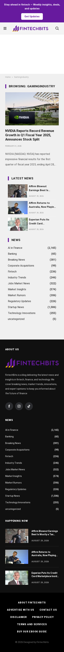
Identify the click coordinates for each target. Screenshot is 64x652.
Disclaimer (18, 617)
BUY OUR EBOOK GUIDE (32, 631)
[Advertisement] (32, 54)
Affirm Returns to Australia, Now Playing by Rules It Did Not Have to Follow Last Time (42, 205)
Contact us (48, 610)
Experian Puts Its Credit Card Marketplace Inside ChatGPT (40, 222)
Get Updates (32, 16)
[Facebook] (9, 406)
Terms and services (32, 624)
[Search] (57, 28)
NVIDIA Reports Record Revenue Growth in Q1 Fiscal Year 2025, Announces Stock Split (29, 135)
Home (8, 77)
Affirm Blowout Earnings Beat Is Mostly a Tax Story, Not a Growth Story (40, 188)
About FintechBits (32, 602)
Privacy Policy (43, 617)
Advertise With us (20, 610)
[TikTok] (29, 406)
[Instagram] (19, 406)
